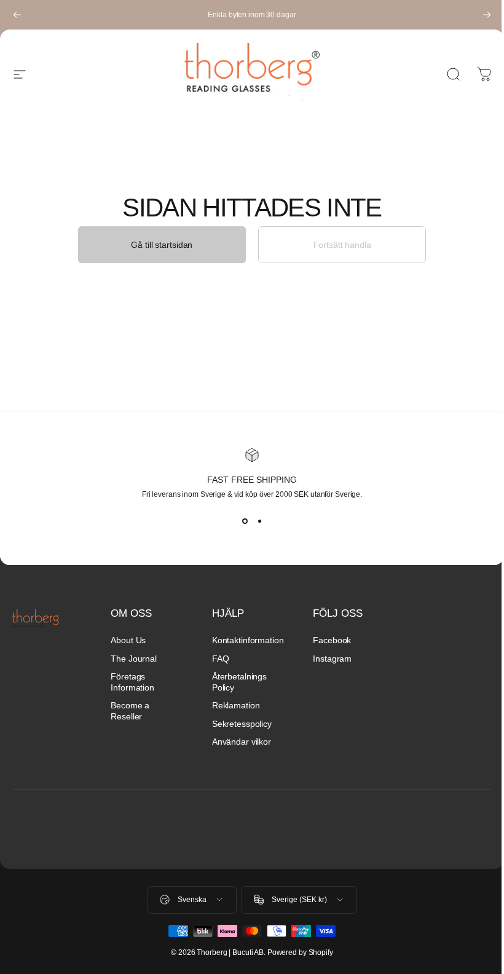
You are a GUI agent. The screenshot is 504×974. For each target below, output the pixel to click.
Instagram (332, 658)
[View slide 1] (244, 520)
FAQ (220, 658)
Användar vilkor (241, 741)
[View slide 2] (259, 520)
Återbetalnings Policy (239, 681)
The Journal (134, 658)
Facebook (332, 640)
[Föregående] (17, 15)
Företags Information (132, 681)
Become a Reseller (130, 710)
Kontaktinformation (248, 640)
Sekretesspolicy (242, 724)
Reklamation (236, 705)
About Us (128, 640)
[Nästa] (486, 15)
